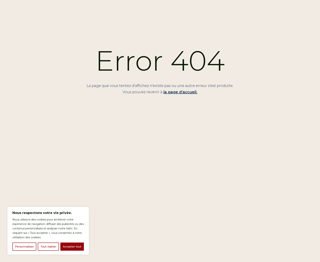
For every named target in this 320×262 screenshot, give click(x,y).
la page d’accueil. (180, 92)
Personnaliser (24, 246)
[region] (48, 231)
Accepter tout (72, 246)
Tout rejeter (48, 246)
